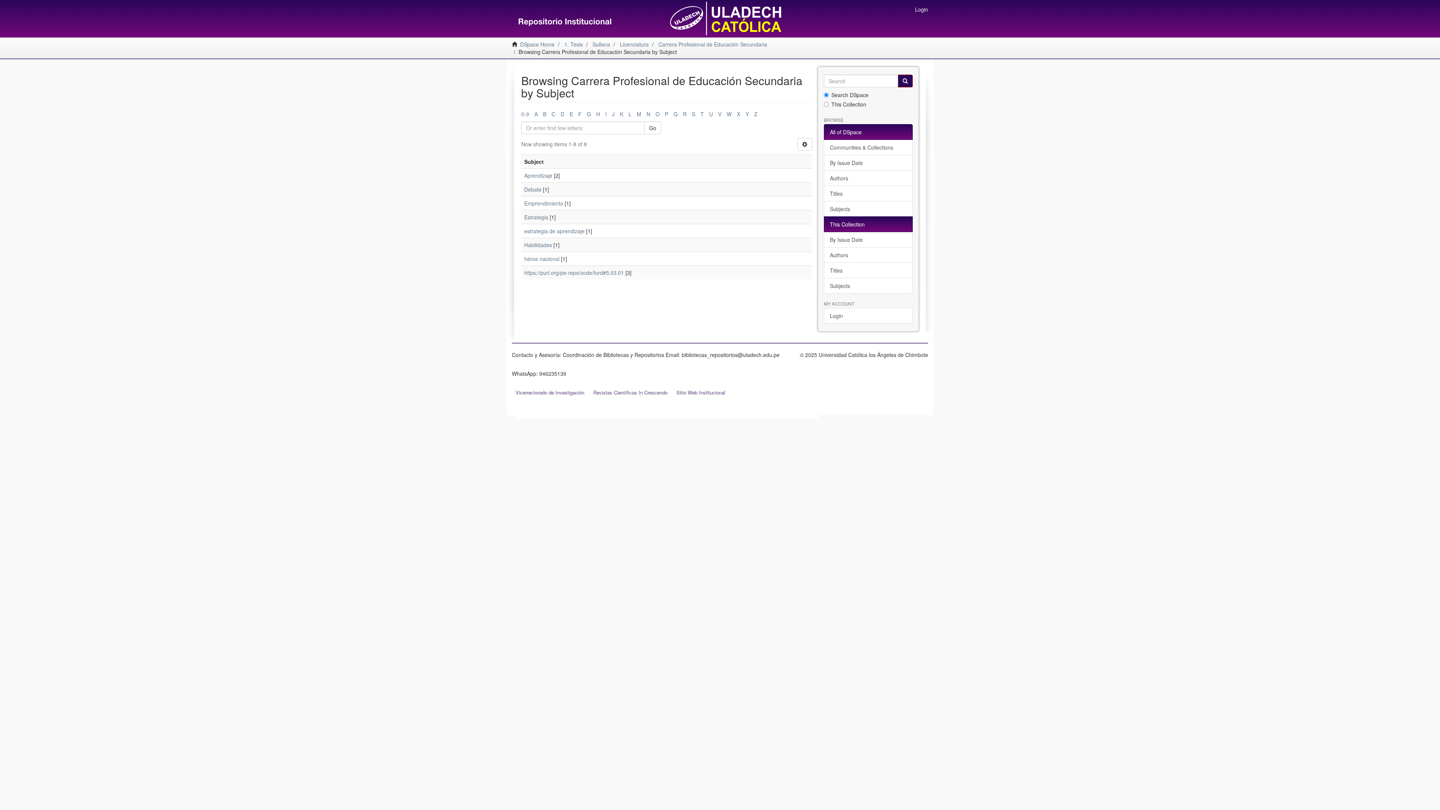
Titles (836, 193)
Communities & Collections (861, 147)
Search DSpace (849, 95)
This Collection (848, 104)
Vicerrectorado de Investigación (550, 392)
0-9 (525, 114)
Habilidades (538, 245)
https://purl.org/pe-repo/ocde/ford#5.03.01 (574, 272)
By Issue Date (846, 162)
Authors (839, 178)
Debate (533, 189)
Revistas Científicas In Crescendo (630, 392)
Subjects (840, 209)
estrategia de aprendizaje (554, 231)
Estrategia (536, 217)
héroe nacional (542, 258)
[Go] (905, 81)
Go (652, 128)
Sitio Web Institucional (700, 392)
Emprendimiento (543, 203)
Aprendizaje (538, 175)
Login (836, 316)
